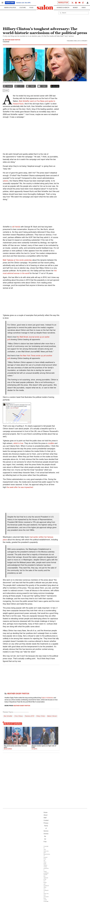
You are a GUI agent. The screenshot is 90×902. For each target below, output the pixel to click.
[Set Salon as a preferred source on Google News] (54, 86)
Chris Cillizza (18, 716)
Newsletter (63, 2)
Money (75, 7)
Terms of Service (46, 828)
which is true (18, 443)
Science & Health (63, 7)
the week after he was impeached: (20, 487)
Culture (23, 7)
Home (45, 812)
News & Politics (10, 7)
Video (84, 7)
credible (51, 443)
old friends (16, 227)
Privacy (46, 823)
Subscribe (10, 2)
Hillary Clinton (40, 716)
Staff (45, 818)
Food (31, 7)
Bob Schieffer (8, 716)
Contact (46, 820)
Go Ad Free (45, 839)
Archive (46, 834)
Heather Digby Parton (12, 39)
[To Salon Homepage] (45, 7)
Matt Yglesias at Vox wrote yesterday (17, 260)
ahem (5, 181)
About (45, 815)
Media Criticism (52, 716)
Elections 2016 (29, 716)
